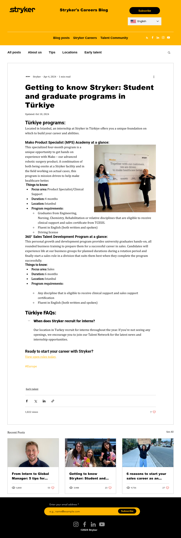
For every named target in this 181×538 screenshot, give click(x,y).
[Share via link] (52, 401)
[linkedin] (158, 37)
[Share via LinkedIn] (44, 401)
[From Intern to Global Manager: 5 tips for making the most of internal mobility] (33, 452)
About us (35, 52)
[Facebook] (84, 524)
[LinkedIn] (93, 524)
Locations (69, 52)
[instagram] (163, 37)
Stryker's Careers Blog (84, 10)
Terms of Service (75, 535)
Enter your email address (63, 504)
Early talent (93, 52)
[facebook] (152, 37)
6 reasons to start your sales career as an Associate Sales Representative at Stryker (146, 476)
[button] (169, 52)
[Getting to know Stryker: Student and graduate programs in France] (90, 452)
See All (170, 431)
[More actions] (154, 76)
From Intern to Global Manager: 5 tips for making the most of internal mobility (30, 476)
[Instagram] (75, 524)
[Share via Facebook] (26, 401)
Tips (52, 52)
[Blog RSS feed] (147, 38)
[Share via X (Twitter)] (35, 401)
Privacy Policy (105, 535)
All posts (14, 52)
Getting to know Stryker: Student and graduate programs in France (88, 476)
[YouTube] (101, 524)
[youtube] (168, 37)
